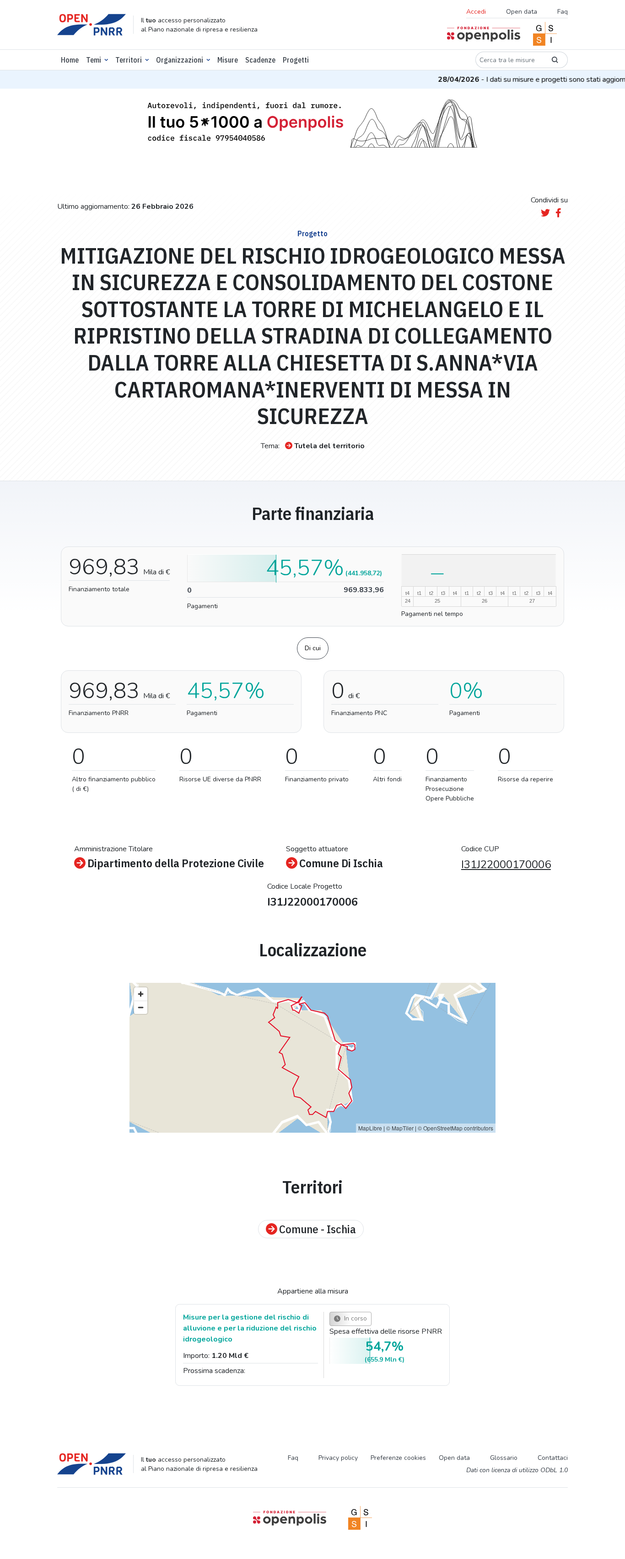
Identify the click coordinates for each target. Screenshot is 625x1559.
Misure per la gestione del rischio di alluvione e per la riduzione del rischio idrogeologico (250, 1328)
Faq (562, 11)
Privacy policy (338, 1457)
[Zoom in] (140, 994)
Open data (521, 11)
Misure (227, 59)
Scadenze (260, 59)
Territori (128, 59)
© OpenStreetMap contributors (455, 1128)
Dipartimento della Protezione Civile (175, 863)
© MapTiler (400, 1128)
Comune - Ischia (317, 1229)
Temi (93, 59)
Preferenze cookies (398, 1457)
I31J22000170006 (506, 864)
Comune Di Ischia (341, 863)
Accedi (476, 11)
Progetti (296, 59)
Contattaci (553, 1457)
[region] (312, 1058)
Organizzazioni (179, 59)
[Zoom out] (140, 1007)
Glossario (503, 1457)
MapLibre (370, 1128)
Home (70, 59)
